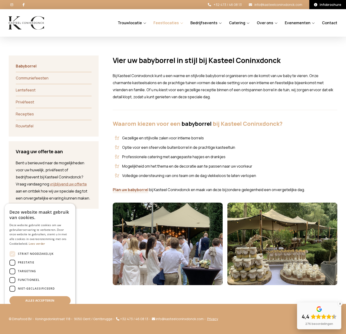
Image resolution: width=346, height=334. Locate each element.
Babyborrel (26, 66)
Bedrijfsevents (203, 23)
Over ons (265, 23)
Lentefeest (26, 90)
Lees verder (37, 244)
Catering (237, 23)
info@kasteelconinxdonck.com (278, 5)
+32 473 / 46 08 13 (227, 5)
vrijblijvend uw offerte (68, 184)
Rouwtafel (24, 126)
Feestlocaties (166, 23)
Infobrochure (330, 4)
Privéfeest (25, 102)
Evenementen (297, 23)
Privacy (212, 319)
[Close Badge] (340, 303)
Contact (329, 23)
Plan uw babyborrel (130, 189)
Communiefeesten (32, 78)
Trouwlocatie (130, 23)
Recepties (25, 114)
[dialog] (40, 266)
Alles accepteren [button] (39, 301)
